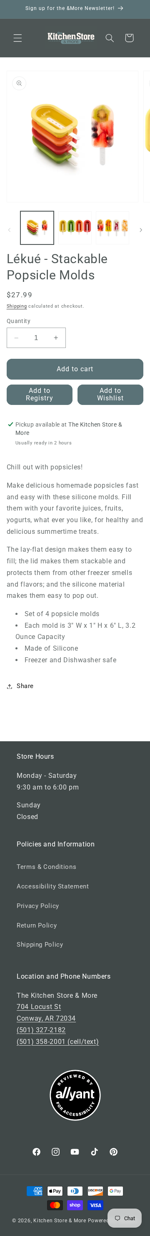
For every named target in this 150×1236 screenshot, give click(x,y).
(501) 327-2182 (41, 1030)
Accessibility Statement (53, 886)
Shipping (17, 306)
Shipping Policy (40, 944)
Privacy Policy (38, 906)
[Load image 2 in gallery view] (75, 227)
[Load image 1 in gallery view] (37, 227)
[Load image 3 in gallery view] (112, 227)
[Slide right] (141, 230)
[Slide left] (9, 230)
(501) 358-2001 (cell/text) (58, 1042)
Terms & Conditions (46, 867)
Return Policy (37, 925)
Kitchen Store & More (59, 1221)
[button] (17, 37)
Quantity (18, 321)
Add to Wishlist (110, 394)
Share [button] (25, 686)
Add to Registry (39, 394)
